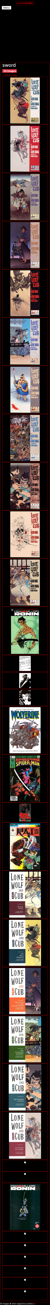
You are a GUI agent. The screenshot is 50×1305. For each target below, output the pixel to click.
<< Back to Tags (9, 75)
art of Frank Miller (25, 3)
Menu (6, 7)
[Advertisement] (25, 36)
